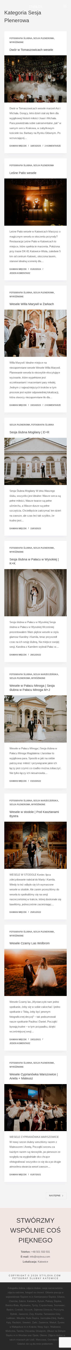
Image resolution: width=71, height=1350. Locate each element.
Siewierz (26, 1322)
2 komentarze (53, 146)
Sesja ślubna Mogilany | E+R (29, 432)
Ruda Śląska (32, 1318)
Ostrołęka (52, 1339)
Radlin (61, 1318)
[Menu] (65, 6)
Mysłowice (25, 1305)
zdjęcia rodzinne (16, 1292)
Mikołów (21, 1318)
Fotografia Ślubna (20, 38)
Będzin (10, 1309)
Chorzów (13, 1301)
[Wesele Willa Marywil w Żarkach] (35, 333)
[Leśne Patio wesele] (35, 202)
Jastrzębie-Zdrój (48, 1318)
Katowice (31, 1301)
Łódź (32, 1339)
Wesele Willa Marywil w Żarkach (31, 304)
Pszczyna (59, 1309)
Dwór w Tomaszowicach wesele (31, 50)
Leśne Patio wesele (22, 173)
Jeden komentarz (19, 273)
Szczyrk (28, 1309)
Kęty (8, 1322)
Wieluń (52, 1322)
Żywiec (61, 1322)
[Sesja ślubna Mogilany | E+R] (35, 461)
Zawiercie (43, 1322)
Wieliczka (10, 1331)
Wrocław (22, 1335)
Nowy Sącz (43, 1327)
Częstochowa (46, 1305)
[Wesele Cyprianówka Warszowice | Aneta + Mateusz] (35, 1107)
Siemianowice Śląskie (45, 1297)
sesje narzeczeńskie (52, 1288)
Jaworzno (23, 1314)
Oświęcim (41, 1331)
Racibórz (16, 1322)
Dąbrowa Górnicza (43, 1309)
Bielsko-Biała (12, 1305)
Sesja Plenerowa (43, 38)
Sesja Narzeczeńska (45, 674)
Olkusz (50, 1331)
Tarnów (20, 1331)
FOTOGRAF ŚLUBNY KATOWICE (35, 1278)
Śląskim (24, 1297)
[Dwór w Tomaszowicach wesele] (35, 79)
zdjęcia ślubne (33, 1288)
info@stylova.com (40, 1256)
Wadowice (55, 1327)
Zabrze (22, 1301)
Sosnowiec (59, 1305)
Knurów (38, 1314)
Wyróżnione (16, 42)
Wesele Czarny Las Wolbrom (29, 943)
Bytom (41, 1301)
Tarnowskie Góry (52, 1314)
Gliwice (60, 1297)
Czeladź (19, 1309)
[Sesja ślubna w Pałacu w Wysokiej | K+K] (35, 592)
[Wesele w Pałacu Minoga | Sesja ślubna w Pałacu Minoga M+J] (35, 719)
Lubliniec (11, 1318)
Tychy (35, 1305)
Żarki (34, 1322)
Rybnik (13, 1314)
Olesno (43, 1335)
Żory (31, 1314)
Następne (54, 1195)
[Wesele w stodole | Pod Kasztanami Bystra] (35, 845)
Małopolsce (17, 1327)
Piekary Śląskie (53, 1301)
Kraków (32, 1327)
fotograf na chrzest (34, 1292)
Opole (35, 1335)
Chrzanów (29, 1331)
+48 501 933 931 (40, 1251)
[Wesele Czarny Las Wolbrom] (35, 972)
